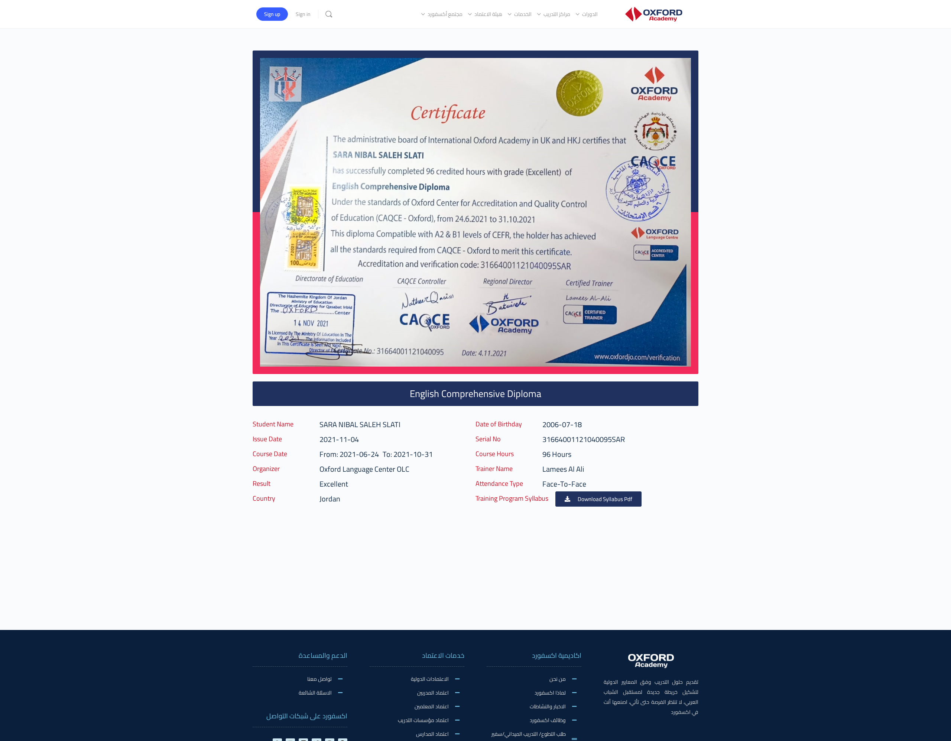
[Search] (328, 14)
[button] (598, 499)
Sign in (303, 14)
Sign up (272, 14)
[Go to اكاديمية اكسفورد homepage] (654, 13)
